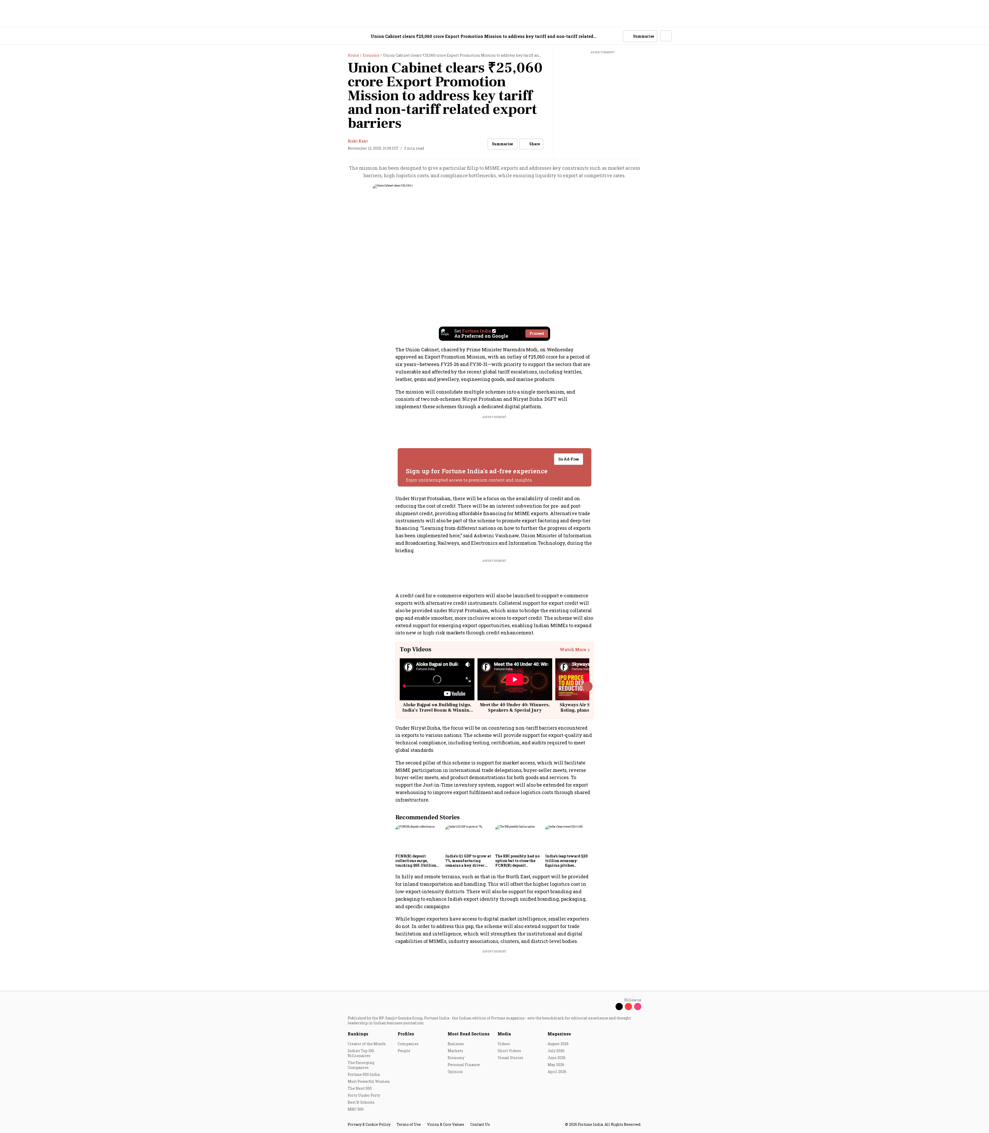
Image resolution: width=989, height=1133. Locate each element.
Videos (504, 1043)
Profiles (406, 1033)
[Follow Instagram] (637, 1006)
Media (504, 1033)
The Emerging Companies (361, 1065)
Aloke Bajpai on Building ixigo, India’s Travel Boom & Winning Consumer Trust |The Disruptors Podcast (437, 713)
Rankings (358, 1033)
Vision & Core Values (445, 1124)
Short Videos (509, 1050)
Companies (408, 1043)
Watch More (573, 649)
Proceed (537, 333)
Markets (455, 1050)
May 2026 (556, 1064)
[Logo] (345, 36)
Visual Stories (510, 1057)
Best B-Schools (361, 1102)
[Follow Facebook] (609, 1006)
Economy (456, 1057)
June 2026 (557, 1057)
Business (456, 1043)
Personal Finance (464, 1064)
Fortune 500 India (364, 1074)
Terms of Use (409, 1124)
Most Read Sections (469, 1033)
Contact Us (480, 1124)
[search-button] (616, 36)
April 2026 (557, 1071)
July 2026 (556, 1050)
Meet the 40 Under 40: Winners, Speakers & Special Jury (515, 707)
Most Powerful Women (369, 1081)
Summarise (502, 143)
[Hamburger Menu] (320, 36)
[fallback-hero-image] (418, 838)
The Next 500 (360, 1088)
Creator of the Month (367, 1043)
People (404, 1050)
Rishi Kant (358, 141)
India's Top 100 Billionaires (361, 1053)
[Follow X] (619, 1006)
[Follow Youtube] (628, 1006)
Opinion (455, 1071)
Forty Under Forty (364, 1095)
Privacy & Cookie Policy (369, 1124)
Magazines (559, 1033)
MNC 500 (356, 1109)
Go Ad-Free (568, 459)
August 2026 (558, 1043)
